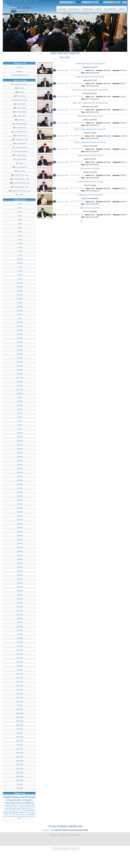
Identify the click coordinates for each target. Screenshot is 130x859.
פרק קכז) (19, 693)
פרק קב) (19, 602)
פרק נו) (19, 421)
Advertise (76, 835)
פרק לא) (19, 322)
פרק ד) (19, 216)
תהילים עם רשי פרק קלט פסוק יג (90, 182)
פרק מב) (19, 366)
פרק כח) (19, 310)
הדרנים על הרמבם (21, 84)
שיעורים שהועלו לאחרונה (19, 75)
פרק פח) (19, 547)
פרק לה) (19, 338)
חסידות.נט (62, 9)
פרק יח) (19, 271)
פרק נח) (19, 429)
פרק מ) (19, 358)
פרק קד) (19, 610)
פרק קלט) (19, 741)
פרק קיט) (19, 666)
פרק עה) (19, 496)
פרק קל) (19, 705)
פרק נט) (19, 433)
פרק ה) (19, 219)
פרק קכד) (19, 681)
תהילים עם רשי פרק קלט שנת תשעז (90, 77)
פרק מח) (19, 389)
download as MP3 (63, 70)
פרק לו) (19, 342)
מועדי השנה (22, 116)
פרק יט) (19, 275)
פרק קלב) (19, 713)
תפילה (21, 195)
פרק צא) (19, 559)
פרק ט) (19, 235)
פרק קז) (19, 622)
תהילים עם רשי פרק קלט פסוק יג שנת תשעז (90, 90)
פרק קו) (19, 618)
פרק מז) (19, 385)
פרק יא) (19, 243)
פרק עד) (19, 492)
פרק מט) (19, 393)
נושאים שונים (21, 128)
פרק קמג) (19, 756)
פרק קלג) (19, 717)
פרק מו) (19, 381)
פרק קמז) (19, 772)
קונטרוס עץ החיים (20, 151)
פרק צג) (19, 567)
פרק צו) (19, 579)
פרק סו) (19, 460)
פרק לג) (19, 330)
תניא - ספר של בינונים (22, 183)
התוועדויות (22, 96)
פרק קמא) (19, 749)
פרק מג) (19, 370)
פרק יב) (19, 247)
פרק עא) (19, 480)
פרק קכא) (19, 674)
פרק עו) (19, 500)
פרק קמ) (19, 745)
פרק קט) (19, 630)
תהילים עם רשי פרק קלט (90, 168)
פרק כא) (19, 283)
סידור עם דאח (21, 135)
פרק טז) (19, 263)
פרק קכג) (19, 678)
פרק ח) (19, 231)
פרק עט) (19, 512)
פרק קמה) (19, 764)
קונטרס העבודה (21, 155)
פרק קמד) (19, 760)
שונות (21, 163)
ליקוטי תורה (22, 104)
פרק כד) (19, 295)
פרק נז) (19, 425)
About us (53, 835)
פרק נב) (19, 405)
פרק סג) (19, 448)
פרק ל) (19, 318)
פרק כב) (19, 287)
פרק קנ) (19, 784)
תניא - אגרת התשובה (21, 179)
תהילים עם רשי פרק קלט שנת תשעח (90, 64)
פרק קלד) (19, 721)
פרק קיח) (19, 662)
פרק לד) (19, 334)
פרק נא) (19, 401)
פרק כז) (19, 306)
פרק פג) (19, 527)
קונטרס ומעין (21, 159)
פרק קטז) (19, 658)
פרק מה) (19, 377)
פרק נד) (19, 413)
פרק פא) (19, 520)
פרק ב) (19, 204)
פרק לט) (19, 354)
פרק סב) (19, 445)
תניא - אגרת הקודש (21, 175)
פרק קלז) (19, 733)
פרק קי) (19, 634)
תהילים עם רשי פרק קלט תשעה (90, 155)
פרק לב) (19, 326)
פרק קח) (19, 626)
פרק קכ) (19, 670)
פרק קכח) (19, 697)
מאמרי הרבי (21, 108)
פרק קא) (19, 599)
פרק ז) (19, 227)
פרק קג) (19, 606)
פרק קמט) (19, 780)
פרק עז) (19, 504)
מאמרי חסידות (22, 112)
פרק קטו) (19, 654)
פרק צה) (19, 575)
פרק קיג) (20, 646)
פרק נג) (19, 409)
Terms (69, 835)
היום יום (22, 88)
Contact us (62, 835)
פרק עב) (19, 484)
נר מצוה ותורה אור (21, 131)
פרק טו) (19, 259)
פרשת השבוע (21, 143)
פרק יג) (19, 251)
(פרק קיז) (19, 788)
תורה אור (22, 171)
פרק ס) (19, 437)
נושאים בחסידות (21, 124)
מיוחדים (98, 9)
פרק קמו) (19, 768)
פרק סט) (19, 472)
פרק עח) (19, 508)
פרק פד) (19, 531)
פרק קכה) (19, 685)
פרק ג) (19, 212)
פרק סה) (19, 456)
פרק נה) (19, 417)
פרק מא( (19, 362)
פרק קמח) (19, 776)
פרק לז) (19, 346)
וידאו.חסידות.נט (74, 9)
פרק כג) (19, 291)
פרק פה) (19, 535)
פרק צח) (19, 587)
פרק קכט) (19, 701)
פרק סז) (19, 464)
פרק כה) (19, 298)
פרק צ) (19, 555)
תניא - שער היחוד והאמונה (22, 191)
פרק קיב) (19, 642)
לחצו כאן (65, 57)
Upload (121, 9)
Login (36, 1)
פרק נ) (19, 397)
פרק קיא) (19, 638)
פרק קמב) (19, 753)
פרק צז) (19, 583)
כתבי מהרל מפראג (20, 100)
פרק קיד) (19, 650)
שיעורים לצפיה (87, 9)
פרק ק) (19, 595)
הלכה (22, 92)
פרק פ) (19, 516)
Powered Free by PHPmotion (60, 848)
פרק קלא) (19, 709)
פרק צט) (19, 591)
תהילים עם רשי (21, 167)
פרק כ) (19, 279)
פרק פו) (19, 539)
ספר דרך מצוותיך (22, 139)
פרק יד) (19, 255)
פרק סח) (19, 468)
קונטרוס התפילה (21, 147)
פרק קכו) (19, 689)
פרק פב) (19, 524)
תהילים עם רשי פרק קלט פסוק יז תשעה (90, 129)
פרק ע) (19, 476)
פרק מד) (19, 373)
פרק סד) (19, 452)
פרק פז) (19, 543)
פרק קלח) (19, 737)
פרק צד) (19, 571)
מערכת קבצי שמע (110, 9)
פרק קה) (19, 614)
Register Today (28, 1)
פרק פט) (19, 551)
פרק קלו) (19, 729)
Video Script (74, 848)
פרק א (19, 208)
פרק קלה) (19, 725)
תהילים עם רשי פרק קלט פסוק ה (90, 195)
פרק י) (19, 239)
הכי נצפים (19, 71)
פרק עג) (19, 488)
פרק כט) (19, 314)
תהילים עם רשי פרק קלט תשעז (90, 116)
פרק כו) (19, 302)
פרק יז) (19, 267)
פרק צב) (19, 563)
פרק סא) (19, 441)
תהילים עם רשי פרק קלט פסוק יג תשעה (90, 142)
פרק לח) (19, 350)
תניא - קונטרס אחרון (22, 187)
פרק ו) (19, 223)
